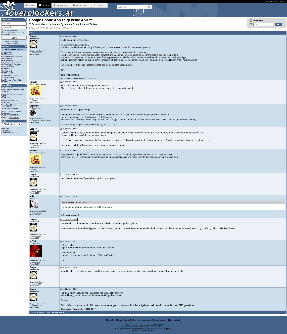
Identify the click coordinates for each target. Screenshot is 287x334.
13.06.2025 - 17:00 (69, 129)
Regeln (4, 34)
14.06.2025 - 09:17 (69, 241)
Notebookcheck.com (10, 132)
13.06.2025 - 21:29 (69, 174)
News (11, 118)
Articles (16, 118)
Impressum (160, 320)
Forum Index (38, 24)
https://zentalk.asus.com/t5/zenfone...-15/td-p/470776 (86, 255)
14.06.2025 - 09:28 (69, 267)
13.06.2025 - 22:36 (69, 196)
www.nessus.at (149, 330)
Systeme (65, 24)
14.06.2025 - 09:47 (69, 289)
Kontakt (110, 320)
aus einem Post (72, 202)
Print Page (258, 21)
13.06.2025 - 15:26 (69, 36)
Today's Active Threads (13, 49)
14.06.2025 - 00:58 (69, 220)
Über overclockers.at (142, 320)
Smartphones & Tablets (85, 24)
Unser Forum (123, 320)
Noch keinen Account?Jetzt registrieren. (14, 42)
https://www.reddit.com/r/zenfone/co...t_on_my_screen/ (87, 247)
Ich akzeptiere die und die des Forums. (12, 32)
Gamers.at (7, 130)
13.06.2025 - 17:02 (69, 151)
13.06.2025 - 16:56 (69, 106)
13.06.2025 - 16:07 (69, 82)
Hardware (53, 24)
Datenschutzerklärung (9, 32)
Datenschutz (174, 320)
